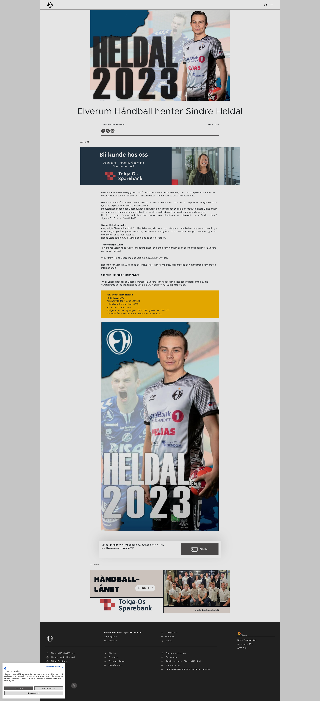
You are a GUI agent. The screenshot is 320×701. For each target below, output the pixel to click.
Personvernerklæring (54, 666)
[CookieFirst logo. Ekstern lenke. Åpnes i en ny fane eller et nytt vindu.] (5, 668)
